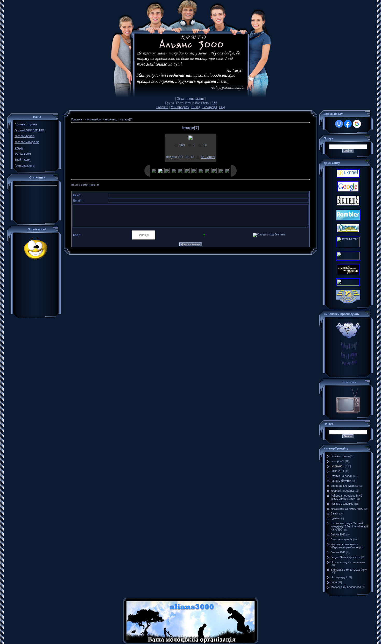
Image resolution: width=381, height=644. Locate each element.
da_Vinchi (208, 157)
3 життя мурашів (341, 539)
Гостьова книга (24, 165)
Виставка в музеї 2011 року (349, 569)
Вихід (195, 107)
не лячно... (111, 119)
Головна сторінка (26, 124)
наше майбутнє (341, 480)
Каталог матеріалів (27, 142)
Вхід (222, 107)
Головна (162, 107)
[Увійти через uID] (339, 124)
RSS (214, 103)
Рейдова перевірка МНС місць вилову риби (347, 497)
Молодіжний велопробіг (346, 587)
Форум (19, 147)
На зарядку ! (339, 577)
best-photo (337, 461)
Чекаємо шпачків (342, 503)
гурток (335, 518)
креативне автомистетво (347, 508)
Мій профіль (180, 107)
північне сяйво (340, 456)
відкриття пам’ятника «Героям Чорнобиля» (344, 546)
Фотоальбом (23, 153)
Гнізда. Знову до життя (345, 557)
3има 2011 (337, 471)
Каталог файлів (24, 136)
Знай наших (22, 159)
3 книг (334, 513)
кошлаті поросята (342, 490)
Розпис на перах (341, 475)
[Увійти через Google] (357, 124)
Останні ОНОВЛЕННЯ (29, 130)
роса (334, 582)
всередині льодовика (344, 485)
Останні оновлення (190, 99)
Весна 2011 (338, 534)
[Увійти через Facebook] (348, 124)
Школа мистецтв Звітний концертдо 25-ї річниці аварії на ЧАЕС (349, 526)
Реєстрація (209, 107)
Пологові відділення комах (348, 562)
